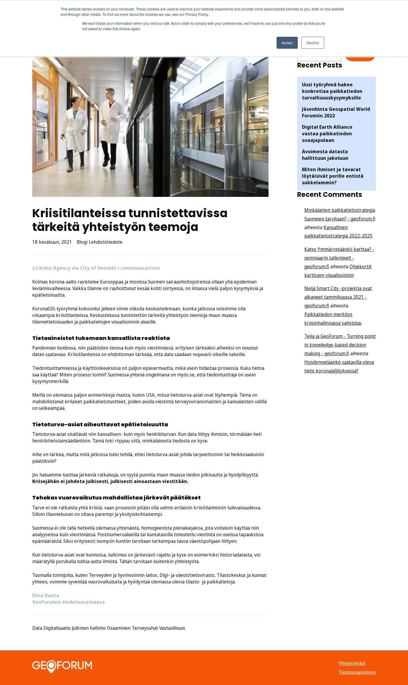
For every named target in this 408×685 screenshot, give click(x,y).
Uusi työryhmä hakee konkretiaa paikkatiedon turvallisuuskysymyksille (332, 91)
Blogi (82, 242)
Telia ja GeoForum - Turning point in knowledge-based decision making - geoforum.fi (340, 345)
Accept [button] (287, 42)
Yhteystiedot (352, 663)
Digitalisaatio (57, 628)
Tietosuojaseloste (357, 672)
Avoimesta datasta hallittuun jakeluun (325, 154)
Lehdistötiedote (105, 242)
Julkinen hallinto (89, 628)
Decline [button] (312, 42)
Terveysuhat (145, 628)
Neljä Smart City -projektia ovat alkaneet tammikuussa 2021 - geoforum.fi (338, 297)
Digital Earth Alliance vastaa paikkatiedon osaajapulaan (327, 133)
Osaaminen (119, 628)
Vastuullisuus (172, 628)
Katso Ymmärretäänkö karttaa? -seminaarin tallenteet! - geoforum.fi (339, 258)
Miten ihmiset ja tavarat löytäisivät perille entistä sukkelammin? (332, 176)
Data (37, 628)
